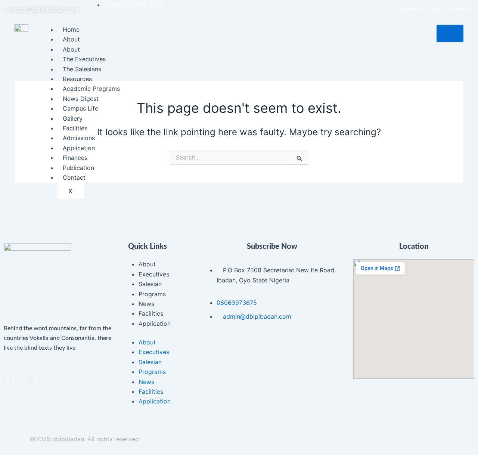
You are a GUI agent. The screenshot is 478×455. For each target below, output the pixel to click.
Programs (152, 294)
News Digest (81, 98)
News (146, 303)
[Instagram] (29, 379)
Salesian (150, 284)
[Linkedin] (19, 379)
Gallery (73, 118)
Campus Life (80, 108)
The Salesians (82, 69)
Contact (74, 177)
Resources (77, 79)
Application (79, 148)
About (71, 39)
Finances (75, 157)
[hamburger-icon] (450, 33)
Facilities (75, 128)
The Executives (84, 59)
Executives (154, 274)
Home (71, 29)
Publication (78, 167)
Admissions (79, 138)
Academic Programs (91, 88)
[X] (10, 379)
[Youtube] (40, 379)
